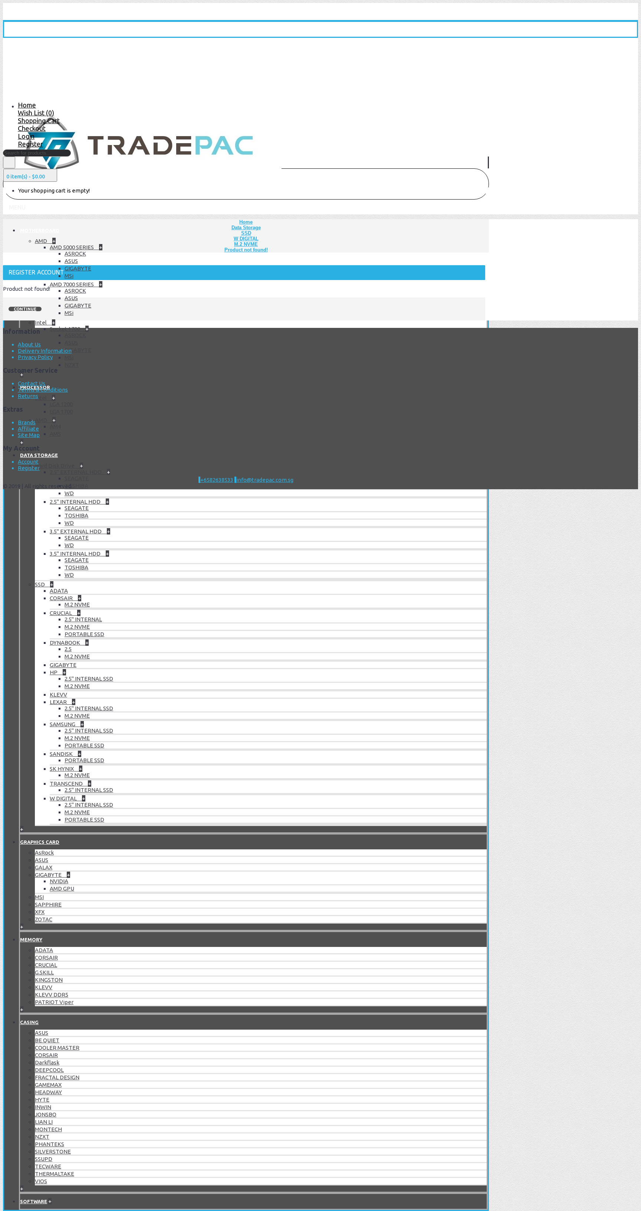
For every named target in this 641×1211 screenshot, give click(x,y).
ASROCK (75, 253)
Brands (27, 422)
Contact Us (31, 383)
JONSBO (45, 1114)
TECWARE (48, 1166)
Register (29, 468)
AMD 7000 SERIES (72, 284)
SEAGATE (77, 478)
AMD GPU (62, 888)
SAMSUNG (63, 724)
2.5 (68, 649)
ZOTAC (43, 919)
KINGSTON (49, 980)
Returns (28, 396)
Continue (25, 309)
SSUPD (43, 1159)
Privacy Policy (35, 357)
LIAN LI (44, 1122)
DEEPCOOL (49, 1070)
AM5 (55, 434)
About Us (29, 344)
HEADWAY (48, 1092)
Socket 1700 (65, 329)
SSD (40, 584)
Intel (41, 322)
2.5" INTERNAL (83, 619)
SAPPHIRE (48, 904)
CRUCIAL (61, 613)
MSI (39, 897)
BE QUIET (47, 1040)
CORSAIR (62, 598)
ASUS (71, 261)
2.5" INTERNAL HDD (76, 501)
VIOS (41, 1181)
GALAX (43, 867)
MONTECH (48, 1129)
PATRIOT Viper (54, 1002)
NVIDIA (59, 881)
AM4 (55, 426)
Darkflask (47, 1062)
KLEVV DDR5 (51, 994)
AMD (41, 241)
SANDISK (62, 754)
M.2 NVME (77, 604)
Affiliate (28, 428)
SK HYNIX (62, 769)
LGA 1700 (61, 411)
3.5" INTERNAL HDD (76, 553)
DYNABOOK (65, 642)
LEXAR (59, 702)
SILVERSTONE (53, 1151)
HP (54, 672)
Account (28, 461)
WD (69, 493)
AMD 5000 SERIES (72, 247)
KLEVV (58, 694)
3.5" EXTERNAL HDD (76, 531)
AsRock (44, 852)
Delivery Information (45, 351)
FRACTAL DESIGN (57, 1077)
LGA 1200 (61, 404)
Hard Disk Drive (55, 466)
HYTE (42, 1099)
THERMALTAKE (54, 1174)
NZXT (72, 365)
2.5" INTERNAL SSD (89, 678)
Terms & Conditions (43, 389)
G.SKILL (44, 972)
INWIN (43, 1107)
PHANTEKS (49, 1144)
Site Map (29, 435)
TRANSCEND (67, 783)
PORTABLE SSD (84, 634)
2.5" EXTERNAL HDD (76, 472)
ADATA (59, 591)
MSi (69, 276)
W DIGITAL (64, 798)
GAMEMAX (48, 1085)
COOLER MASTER (57, 1047)
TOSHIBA (76, 486)
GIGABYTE (78, 268)
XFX (40, 912)
